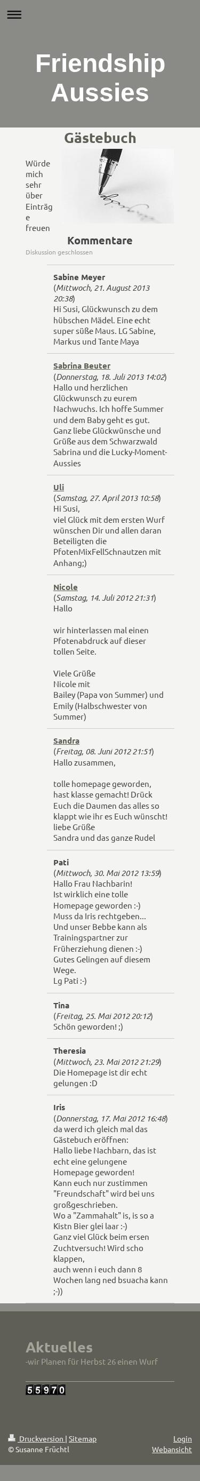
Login (182, 1438)
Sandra (66, 740)
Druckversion (41, 1438)
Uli (58, 487)
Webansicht (172, 1449)
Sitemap (83, 1438)
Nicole (65, 587)
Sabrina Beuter (81, 365)
